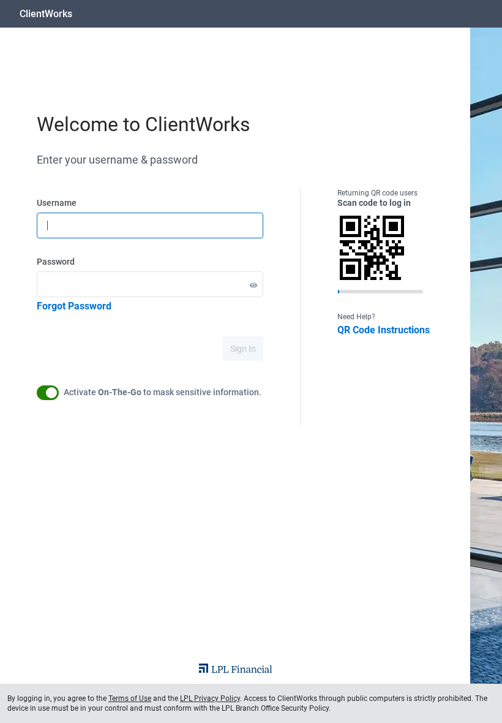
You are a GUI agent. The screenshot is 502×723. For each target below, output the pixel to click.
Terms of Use (129, 698)
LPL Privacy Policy (210, 698)
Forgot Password (74, 306)
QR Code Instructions (383, 330)
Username (57, 203)
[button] (253, 284)
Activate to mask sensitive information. (162, 392)
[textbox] (150, 225)
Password (56, 262)
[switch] (48, 392)
